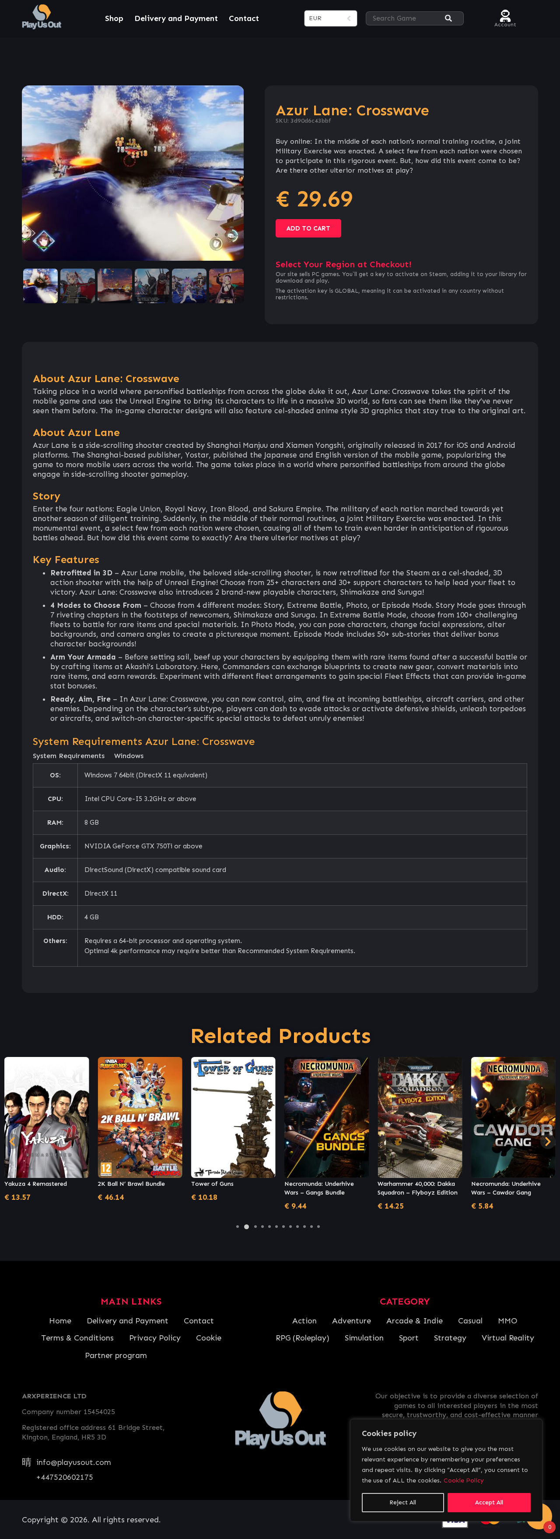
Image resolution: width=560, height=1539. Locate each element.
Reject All (402, 1502)
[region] (446, 1470)
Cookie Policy (464, 1480)
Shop (114, 18)
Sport (409, 1338)
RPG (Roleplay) (302, 1338)
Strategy (450, 1338)
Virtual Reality (508, 1338)
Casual (470, 1321)
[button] (237, 1226)
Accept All (489, 1502)
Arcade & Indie (414, 1321)
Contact (244, 18)
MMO (507, 1321)
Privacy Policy (155, 1338)
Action (304, 1321)
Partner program (116, 1355)
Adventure (351, 1321)
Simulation (364, 1338)
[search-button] (448, 18)
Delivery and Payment (176, 18)
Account (505, 23)
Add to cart (308, 228)
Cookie (208, 1338)
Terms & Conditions (77, 1338)
